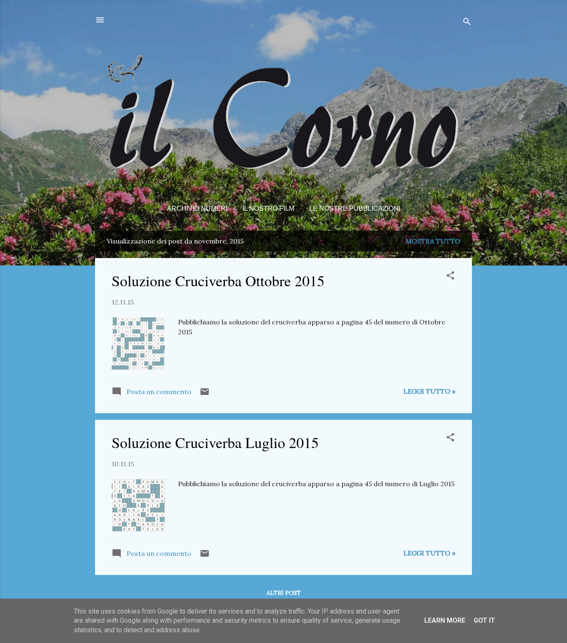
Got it (484, 620)
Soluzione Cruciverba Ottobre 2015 (218, 280)
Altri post (283, 593)
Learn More (444, 620)
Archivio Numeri (197, 208)
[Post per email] (205, 394)
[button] (450, 276)
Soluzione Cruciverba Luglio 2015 (215, 442)
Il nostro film (268, 208)
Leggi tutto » (429, 391)
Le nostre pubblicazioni (354, 208)
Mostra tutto (433, 241)
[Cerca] (467, 22)
